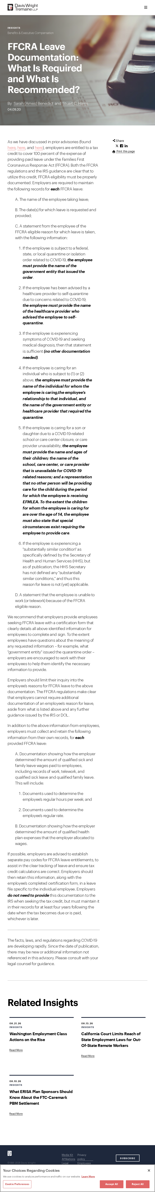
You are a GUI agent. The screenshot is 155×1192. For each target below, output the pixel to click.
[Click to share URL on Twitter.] (117, 146)
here (12, 148)
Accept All (111, 1184)
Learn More (88, 1176)
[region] (77, 1178)
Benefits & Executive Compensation (31, 33)
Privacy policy (82, 1157)
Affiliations (68, 1159)
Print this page (125, 151)
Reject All (138, 1184)
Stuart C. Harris (75, 104)
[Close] (149, 1170)
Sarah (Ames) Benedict (33, 104)
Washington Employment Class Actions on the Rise (38, 1036)
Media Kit (67, 1155)
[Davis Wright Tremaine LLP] (23, 7)
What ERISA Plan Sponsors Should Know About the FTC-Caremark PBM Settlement (41, 1097)
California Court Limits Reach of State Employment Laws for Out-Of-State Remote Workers (111, 1039)
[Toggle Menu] (145, 7)
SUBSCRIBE (127, 1158)
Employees (84, 1163)
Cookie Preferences (17, 1184)
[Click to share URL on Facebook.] (121, 146)
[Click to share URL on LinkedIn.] (126, 146)
